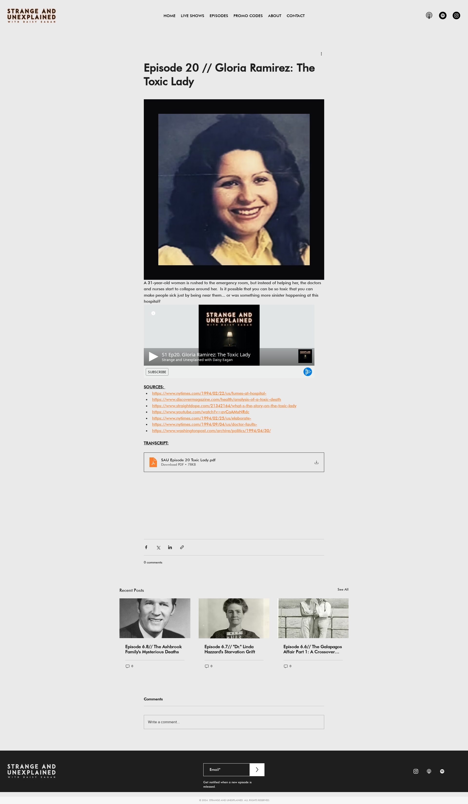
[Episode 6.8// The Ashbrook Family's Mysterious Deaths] (154, 618)
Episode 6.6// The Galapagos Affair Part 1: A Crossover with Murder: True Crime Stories (312, 649)
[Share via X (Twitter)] (158, 547)
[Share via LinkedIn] (170, 547)
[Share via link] (182, 547)
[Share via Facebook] (146, 547)
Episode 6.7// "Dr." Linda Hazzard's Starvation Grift (230, 649)
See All (343, 589)
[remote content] (234, 341)
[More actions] (321, 53)
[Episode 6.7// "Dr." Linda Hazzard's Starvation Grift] (234, 618)
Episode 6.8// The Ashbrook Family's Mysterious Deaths (153, 649)
